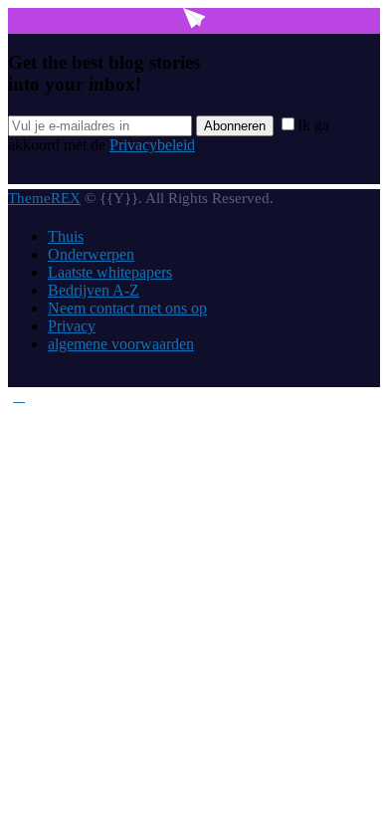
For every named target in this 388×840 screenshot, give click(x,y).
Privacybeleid (152, 144)
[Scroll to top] (19, 395)
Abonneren (235, 125)
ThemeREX (44, 198)
